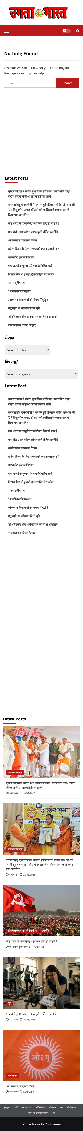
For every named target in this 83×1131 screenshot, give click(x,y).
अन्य (53, 1113)
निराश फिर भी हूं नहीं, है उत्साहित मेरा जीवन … (32, 274)
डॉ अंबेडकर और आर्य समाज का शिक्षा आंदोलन (33, 317)
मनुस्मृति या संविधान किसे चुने (24, 308)
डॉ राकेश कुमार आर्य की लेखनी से (22, 931)
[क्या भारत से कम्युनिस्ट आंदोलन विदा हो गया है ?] (41, 910)
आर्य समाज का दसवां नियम (22, 240)
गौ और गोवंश (71, 1107)
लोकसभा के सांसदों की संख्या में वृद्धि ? (28, 300)
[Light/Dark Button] (66, 31)
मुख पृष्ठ (6, 1107)
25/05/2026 (29, 1092)
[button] (6, 30)
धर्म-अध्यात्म (52, 1107)
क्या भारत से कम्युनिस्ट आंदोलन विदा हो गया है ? (33, 223)
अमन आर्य (13, 793)
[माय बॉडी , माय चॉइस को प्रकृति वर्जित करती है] (41, 983)
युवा (9, 1003)
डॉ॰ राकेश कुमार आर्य (18, 947)
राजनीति (45, 931)
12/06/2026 (38, 947)
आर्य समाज (12, 1076)
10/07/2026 (29, 793)
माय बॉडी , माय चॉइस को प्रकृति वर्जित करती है (33, 232)
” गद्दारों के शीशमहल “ (19, 291)
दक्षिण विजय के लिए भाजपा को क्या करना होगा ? (33, 249)
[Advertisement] (41, 129)
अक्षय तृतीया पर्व (16, 283)
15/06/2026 (29, 875)
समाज (62, 1107)
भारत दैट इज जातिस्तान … (22, 257)
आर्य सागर (13, 1020)
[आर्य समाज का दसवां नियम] (41, 1055)
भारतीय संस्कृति (27, 1107)
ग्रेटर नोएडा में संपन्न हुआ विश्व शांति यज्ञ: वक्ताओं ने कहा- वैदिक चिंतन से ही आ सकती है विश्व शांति (39, 193)
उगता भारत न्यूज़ (15, 772)
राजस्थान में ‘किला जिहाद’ (22, 325)
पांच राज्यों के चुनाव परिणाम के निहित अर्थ (30, 266)
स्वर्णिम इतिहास (40, 1107)
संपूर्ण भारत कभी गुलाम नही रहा (38, 1113)
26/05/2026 (29, 1020)
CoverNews (31, 1124)
